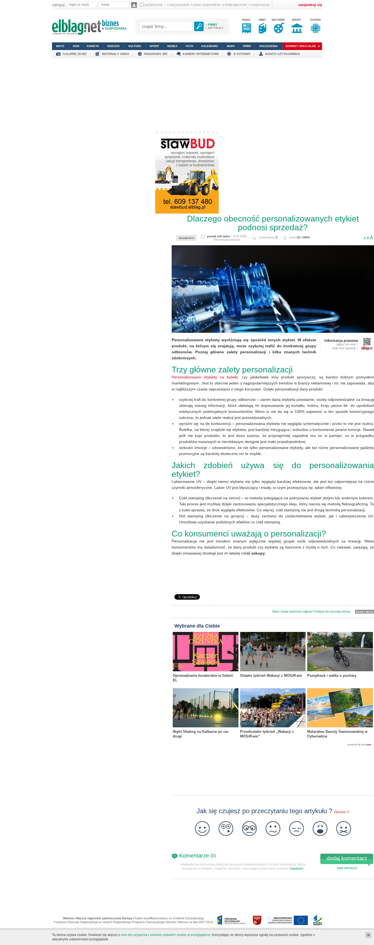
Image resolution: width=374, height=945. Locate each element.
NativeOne (273, 745)
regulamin (296, 868)
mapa (231, 46)
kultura (134, 46)
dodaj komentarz (347, 858)
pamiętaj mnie (154, 4)
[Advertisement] (187, 96)
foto (189, 46)
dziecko (113, 46)
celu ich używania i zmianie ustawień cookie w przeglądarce (165, 935)
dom (76, 46)
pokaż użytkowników (206, 4)
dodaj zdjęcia (364, 611)
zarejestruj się (259, 4)
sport (154, 46)
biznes (172, 46)
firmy (247, 46)
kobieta (93, 46)
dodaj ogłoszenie (234, 4)
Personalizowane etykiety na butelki (205, 377)
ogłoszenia (268, 46)
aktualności (186, 238)
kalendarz (209, 46)
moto (60, 46)
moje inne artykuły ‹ (345, 348)
